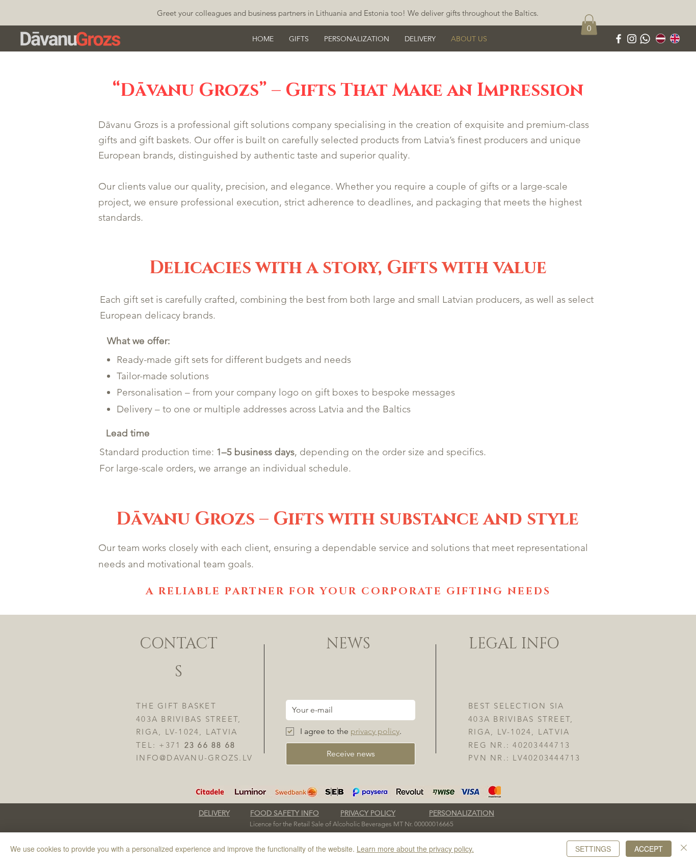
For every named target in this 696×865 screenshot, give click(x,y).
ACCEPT (648, 849)
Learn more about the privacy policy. (415, 849)
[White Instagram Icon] (632, 39)
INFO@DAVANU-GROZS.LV (194, 758)
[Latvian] (660, 38)
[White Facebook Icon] (618, 39)
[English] (674, 38)
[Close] (684, 849)
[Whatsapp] (645, 39)
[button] (356, 39)
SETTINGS (593, 849)
